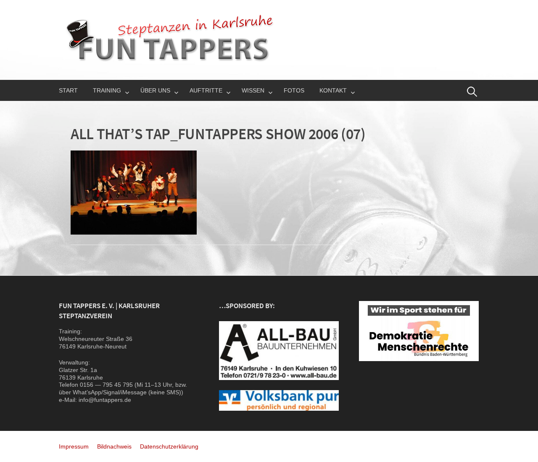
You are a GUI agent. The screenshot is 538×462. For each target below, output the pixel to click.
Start (68, 90)
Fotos (294, 90)
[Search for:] (472, 91)
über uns (155, 90)
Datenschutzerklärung (169, 446)
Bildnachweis (114, 446)
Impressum (74, 446)
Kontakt (333, 90)
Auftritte (206, 90)
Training (107, 90)
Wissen (253, 90)
